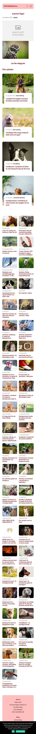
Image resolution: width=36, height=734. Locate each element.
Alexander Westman (19, 197)
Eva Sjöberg (16, 163)
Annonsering (18, 720)
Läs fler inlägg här (18, 63)
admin (15, 17)
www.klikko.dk (19, 712)
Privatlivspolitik (20, 731)
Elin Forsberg (16, 129)
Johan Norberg (20, 95)
